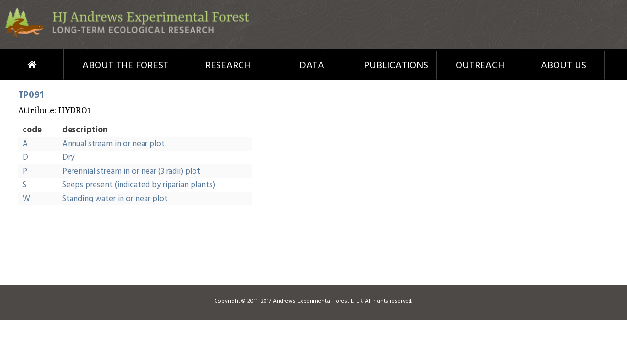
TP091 (31, 95)
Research (227, 66)
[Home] (127, 35)
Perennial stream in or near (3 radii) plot (131, 171)
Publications (396, 66)
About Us (563, 66)
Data (311, 66)
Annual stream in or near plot (113, 144)
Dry (68, 157)
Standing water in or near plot (115, 198)
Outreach (480, 66)
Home (13, 65)
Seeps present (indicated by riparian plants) (138, 185)
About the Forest (125, 66)
